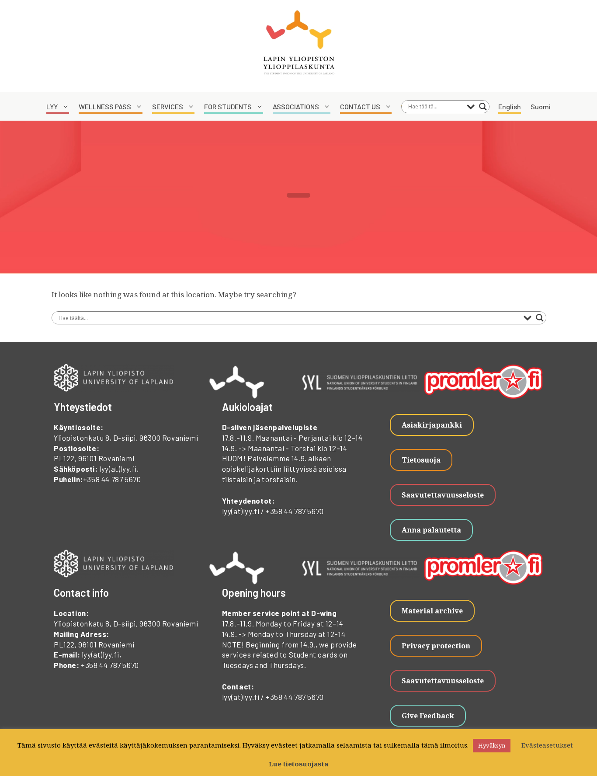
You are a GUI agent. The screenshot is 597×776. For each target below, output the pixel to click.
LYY (52, 106)
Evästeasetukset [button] (547, 745)
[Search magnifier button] (483, 107)
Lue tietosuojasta (298, 763)
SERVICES (167, 106)
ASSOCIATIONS (296, 106)
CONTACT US (360, 106)
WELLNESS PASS (105, 106)
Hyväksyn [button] (491, 745)
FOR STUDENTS (228, 106)
